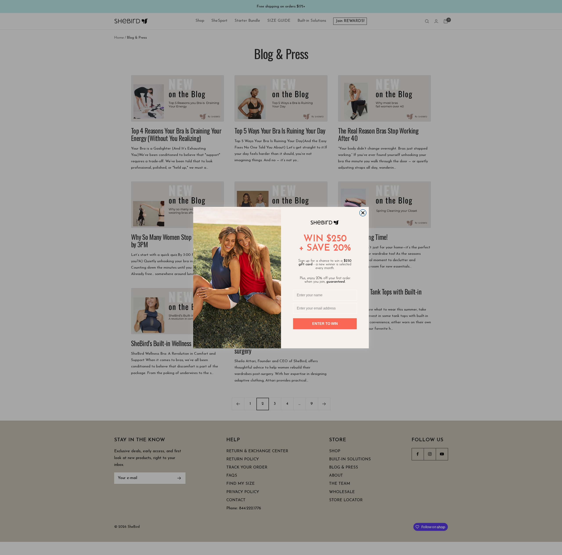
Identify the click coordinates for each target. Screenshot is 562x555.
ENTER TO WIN (325, 323)
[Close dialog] (363, 213)
